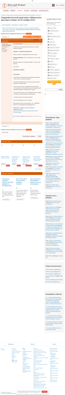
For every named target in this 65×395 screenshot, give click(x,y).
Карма (24, 362)
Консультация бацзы (54, 184)
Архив (34, 366)
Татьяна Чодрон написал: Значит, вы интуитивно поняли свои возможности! (53, 181)
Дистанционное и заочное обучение (39, 351)
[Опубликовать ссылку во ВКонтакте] (34, 43)
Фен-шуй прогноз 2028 (53, 381)
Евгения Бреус (49, 281)
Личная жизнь (52, 207)
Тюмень (58, 281)
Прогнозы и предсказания (37, 361)
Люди (13, 359)
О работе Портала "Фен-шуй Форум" (39, 381)
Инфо (24, 348)
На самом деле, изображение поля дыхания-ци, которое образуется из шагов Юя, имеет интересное (54, 228)
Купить (8, 165)
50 (8, 46)
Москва (59, 269)
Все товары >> (38, 169)
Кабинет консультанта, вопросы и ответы (40, 352)
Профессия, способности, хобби (38, 386)
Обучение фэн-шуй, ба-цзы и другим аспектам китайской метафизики (20, 14)
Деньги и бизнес (36, 369)
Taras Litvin (5, 44)
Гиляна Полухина (50, 271)
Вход (57, 5)
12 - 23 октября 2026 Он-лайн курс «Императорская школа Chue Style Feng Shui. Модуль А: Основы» (54, 317)
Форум (4, 14)
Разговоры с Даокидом (54, 248)
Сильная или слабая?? (54, 149)
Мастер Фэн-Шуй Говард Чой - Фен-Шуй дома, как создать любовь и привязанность (26, 159)
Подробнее (28, 165)
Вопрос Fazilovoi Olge (54, 163)
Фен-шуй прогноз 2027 (53, 380)
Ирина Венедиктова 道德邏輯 (52, 276)
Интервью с (55, 164)
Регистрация (61, 5)
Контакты (24, 356)
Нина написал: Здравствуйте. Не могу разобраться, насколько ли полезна (54, 153)
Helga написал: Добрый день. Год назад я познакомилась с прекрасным (54, 126)
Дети (34, 370)
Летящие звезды (36, 378)
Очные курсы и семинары (9, 29)
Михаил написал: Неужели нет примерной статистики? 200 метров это (54, 244)
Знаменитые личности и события (38, 373)
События (32, 344)
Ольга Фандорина (50, 273)
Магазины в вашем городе (16, 351)
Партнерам (15, 360)
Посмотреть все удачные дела (54, 82)
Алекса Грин (48, 279)
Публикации (11, 344)
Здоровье (35, 372)
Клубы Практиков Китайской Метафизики (40, 377)
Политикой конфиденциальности (35, 392)
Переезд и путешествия (37, 382)
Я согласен (44, 391)
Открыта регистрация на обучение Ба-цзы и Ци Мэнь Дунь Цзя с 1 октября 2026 (54, 251)
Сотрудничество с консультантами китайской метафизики (27, 358)
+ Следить (29, 33)
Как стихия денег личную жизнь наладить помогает (21, 181)
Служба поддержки (8, 392)
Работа (50, 255)
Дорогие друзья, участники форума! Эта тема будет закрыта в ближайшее (53, 139)
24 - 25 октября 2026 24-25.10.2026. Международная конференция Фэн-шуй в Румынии (54, 323)
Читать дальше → (6, 199)
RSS (40, 39)
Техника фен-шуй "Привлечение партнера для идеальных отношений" (15, 159)
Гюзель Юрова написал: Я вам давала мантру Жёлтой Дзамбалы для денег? (53, 146)
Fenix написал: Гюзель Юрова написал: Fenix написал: (53, 170)
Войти (2, 348)
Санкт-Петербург (59, 279)
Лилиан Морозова (50, 269)
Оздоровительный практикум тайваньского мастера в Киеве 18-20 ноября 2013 (23, 15)
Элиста (58, 271)
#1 (40, 43)
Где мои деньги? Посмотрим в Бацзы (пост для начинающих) (35, 181)
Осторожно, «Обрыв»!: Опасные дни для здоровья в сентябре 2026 (7, 182)
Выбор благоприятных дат (55, 201)
